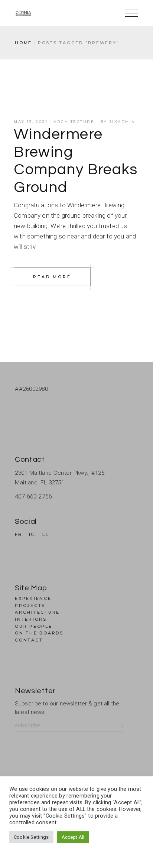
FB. (19, 534)
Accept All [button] (73, 837)
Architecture (73, 121)
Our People (33, 626)
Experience (33, 598)
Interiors (31, 619)
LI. (45, 534)
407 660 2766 (33, 496)
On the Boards (39, 633)
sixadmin (122, 121)
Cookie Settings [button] (31, 837)
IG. (33, 534)
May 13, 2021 (31, 121)
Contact (29, 640)
